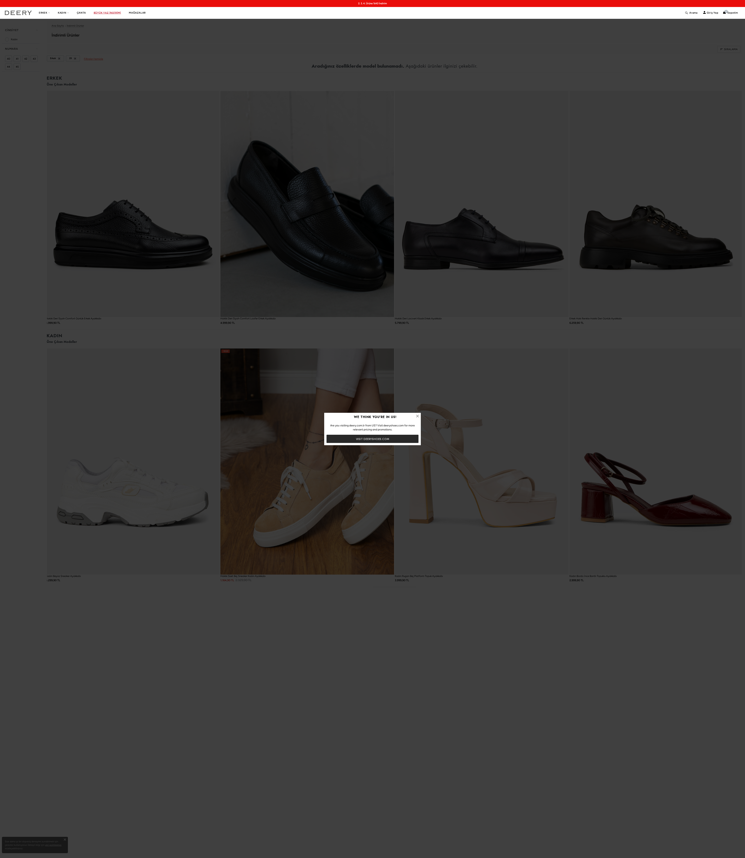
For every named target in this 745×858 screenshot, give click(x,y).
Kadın (62, 12)
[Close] (417, 416)
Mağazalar (137, 12)
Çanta (81, 12)
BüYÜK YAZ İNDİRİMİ (107, 12)
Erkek (43, 12)
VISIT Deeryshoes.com (372, 439)
